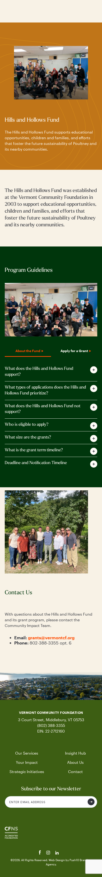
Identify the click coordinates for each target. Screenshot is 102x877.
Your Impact (27, 762)
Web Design (57, 860)
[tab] (51, 372)
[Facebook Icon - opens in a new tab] (40, 853)
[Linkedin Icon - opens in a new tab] (57, 853)
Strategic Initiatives (26, 771)
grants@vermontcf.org (51, 637)
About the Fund (27, 351)
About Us (75, 762)
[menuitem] (27, 753)
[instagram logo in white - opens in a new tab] (48, 853)
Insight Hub (75, 753)
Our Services (26, 753)
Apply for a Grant (74, 351)
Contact (75, 771)
